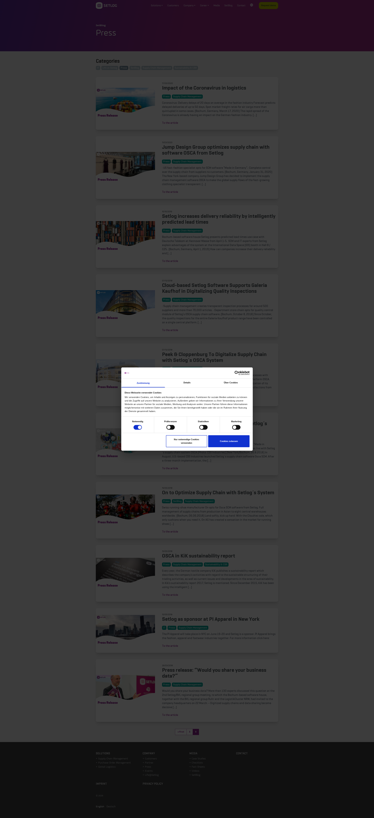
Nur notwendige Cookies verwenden (186, 441)
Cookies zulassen (229, 441)
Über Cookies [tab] (231, 382)
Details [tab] (187, 382)
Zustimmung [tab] (143, 383)
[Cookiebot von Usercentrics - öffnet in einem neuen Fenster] (237, 373)
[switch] (170, 427)
